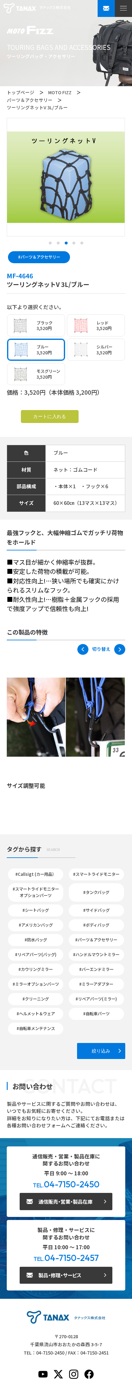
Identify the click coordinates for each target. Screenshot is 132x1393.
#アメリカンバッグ (36, 925)
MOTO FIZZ (60, 92)
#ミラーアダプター (96, 984)
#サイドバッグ (96, 910)
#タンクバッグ (96, 892)
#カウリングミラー (35, 969)
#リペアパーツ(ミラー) (96, 999)
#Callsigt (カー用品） (35, 874)
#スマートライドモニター (96, 874)
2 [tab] (58, 243)
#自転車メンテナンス (36, 1028)
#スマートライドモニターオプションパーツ (36, 892)
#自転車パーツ (96, 1013)
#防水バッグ (36, 939)
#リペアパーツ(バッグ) (35, 954)
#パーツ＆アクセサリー (39, 257)
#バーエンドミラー (96, 969)
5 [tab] (82, 243)
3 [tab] (66, 243)
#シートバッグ (35, 910)
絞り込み (101, 1051)
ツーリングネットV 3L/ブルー (37, 107)
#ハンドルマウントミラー (96, 954)
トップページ (20, 92)
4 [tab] (74, 243)
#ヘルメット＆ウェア (36, 1013)
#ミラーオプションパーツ (36, 984)
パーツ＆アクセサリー (29, 100)
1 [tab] (50, 243)
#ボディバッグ (96, 925)
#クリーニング (35, 999)
